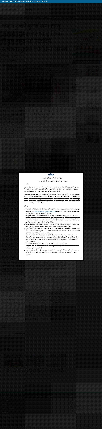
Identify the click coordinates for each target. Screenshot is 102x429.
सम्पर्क (11, 1)
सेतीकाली (44, 1)
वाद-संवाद (37, 1)
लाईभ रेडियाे (29, 1)
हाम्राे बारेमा (5, 1)
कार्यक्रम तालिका (20, 1)
